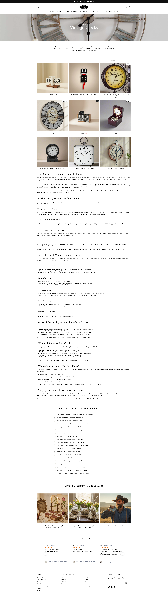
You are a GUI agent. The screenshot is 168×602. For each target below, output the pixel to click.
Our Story (87, 577)
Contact (87, 579)
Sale (38, 592)
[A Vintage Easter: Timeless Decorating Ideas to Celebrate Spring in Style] (84, 508)
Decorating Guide (89, 586)
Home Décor (83, 11)
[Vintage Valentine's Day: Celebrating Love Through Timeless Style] (52, 508)
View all (84, 489)
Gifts (119, 11)
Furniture (74, 11)
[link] (56, 562)
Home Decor (40, 583)
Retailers (87, 583)
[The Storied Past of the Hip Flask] (115, 508)
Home (83, 24)
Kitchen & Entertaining (98, 11)
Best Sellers (50, 11)
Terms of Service (65, 586)
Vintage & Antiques (62, 11)
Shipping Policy (64, 579)
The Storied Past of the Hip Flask (115, 526)
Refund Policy (64, 581)
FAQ (62, 577)
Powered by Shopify (84, 596)
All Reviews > (122, 542)
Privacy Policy (64, 583)
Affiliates (87, 581)
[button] (45, 554)
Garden (111, 11)
